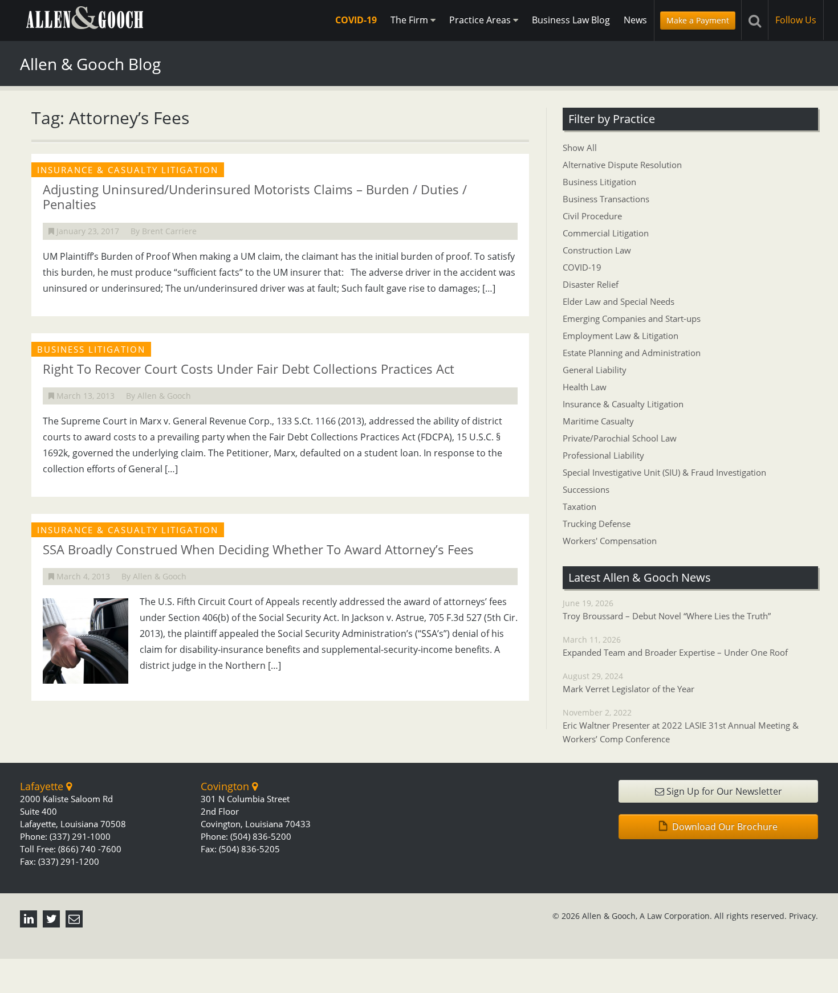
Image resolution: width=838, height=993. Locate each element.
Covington (226, 786)
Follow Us (795, 20)
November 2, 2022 (681, 726)
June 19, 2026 (667, 610)
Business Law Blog (571, 20)
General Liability (595, 369)
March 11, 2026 (675, 646)
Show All (580, 147)
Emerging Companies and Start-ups (632, 318)
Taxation (579, 506)
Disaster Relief (591, 284)
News (635, 20)
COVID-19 (356, 20)
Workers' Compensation (610, 540)
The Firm (410, 20)
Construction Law (597, 250)
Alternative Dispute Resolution (622, 164)
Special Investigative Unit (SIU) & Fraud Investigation (664, 472)
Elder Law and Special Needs (618, 301)
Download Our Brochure (724, 826)
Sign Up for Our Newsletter (723, 791)
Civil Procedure (592, 216)
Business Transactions (606, 199)
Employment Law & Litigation (620, 335)
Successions (586, 489)
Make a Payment (697, 20)
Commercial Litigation (606, 233)
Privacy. (803, 915)
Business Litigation (599, 181)
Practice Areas (481, 20)
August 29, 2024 (628, 682)
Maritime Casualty (598, 421)
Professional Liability (603, 455)
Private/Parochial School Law (620, 438)
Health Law (585, 387)
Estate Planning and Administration (632, 352)
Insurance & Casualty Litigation (623, 404)
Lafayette (43, 786)
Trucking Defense (596, 523)
